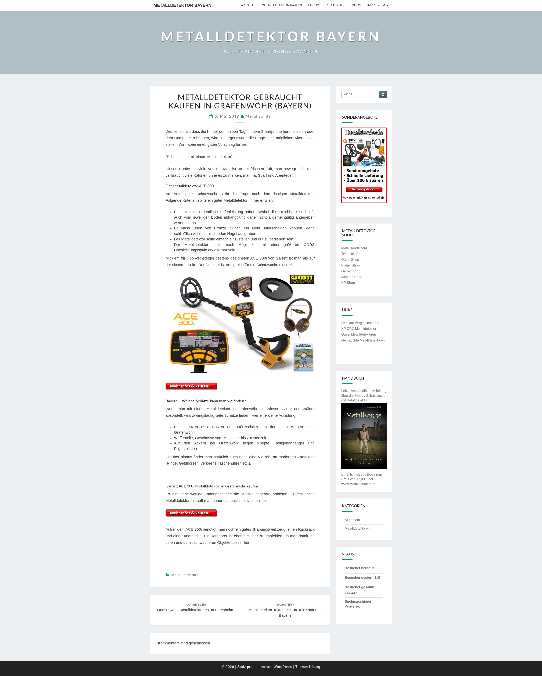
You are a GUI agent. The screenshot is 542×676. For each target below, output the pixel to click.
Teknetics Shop (352, 254)
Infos (356, 5)
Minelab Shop (351, 277)
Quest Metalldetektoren (358, 334)
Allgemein (352, 520)
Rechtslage (336, 5)
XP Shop (348, 283)
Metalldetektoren (185, 575)
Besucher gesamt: (359, 587)
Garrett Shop (350, 271)
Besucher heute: (358, 568)
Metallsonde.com (354, 248)
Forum (313, 5)
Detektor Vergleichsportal (360, 323)
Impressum (376, 5)
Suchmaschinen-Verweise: (358, 604)
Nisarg (314, 667)
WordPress (283, 667)
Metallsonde (258, 116)
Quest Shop (350, 259)
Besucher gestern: (360, 577)
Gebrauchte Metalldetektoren (363, 340)
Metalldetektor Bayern (182, 5)
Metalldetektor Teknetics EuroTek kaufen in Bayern (285, 610)
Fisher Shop (350, 265)
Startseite (246, 5)
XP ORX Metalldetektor (358, 328)
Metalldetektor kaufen (282, 5)
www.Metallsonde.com (358, 484)
